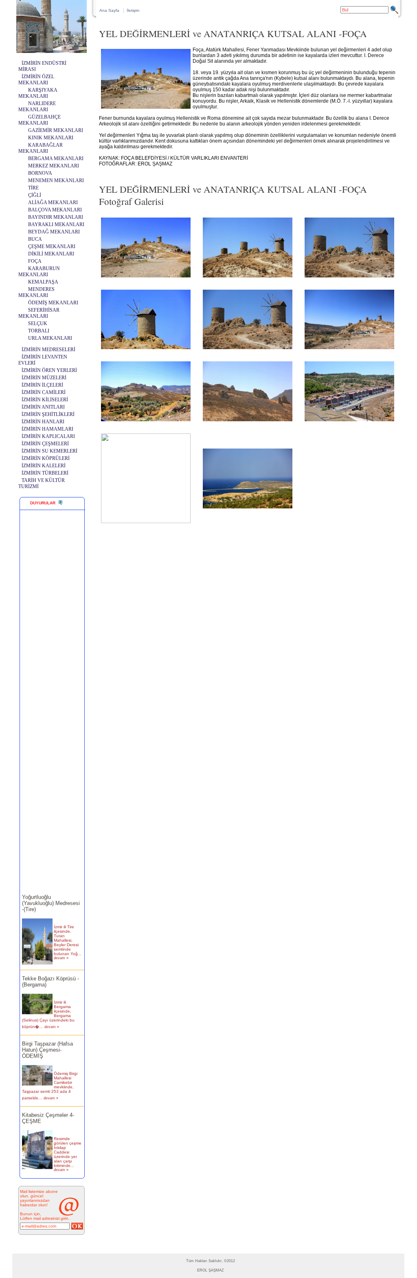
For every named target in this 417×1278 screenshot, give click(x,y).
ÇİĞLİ (34, 195)
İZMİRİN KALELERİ (44, 466)
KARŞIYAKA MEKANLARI (37, 93)
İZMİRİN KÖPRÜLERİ (46, 458)
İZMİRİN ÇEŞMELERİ (45, 444)
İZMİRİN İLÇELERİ (42, 385)
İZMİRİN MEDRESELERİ (48, 349)
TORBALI (38, 331)
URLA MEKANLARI (50, 338)
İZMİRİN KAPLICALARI (48, 436)
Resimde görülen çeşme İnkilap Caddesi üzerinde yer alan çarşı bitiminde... (67, 1145)
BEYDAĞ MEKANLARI (54, 232)
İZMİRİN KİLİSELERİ (45, 400)
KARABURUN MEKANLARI (39, 271)
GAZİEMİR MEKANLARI (55, 130)
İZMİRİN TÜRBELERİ (45, 473)
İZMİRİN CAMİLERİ (44, 392)
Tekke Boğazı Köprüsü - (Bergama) (50, 974)
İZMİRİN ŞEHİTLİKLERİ (48, 414)
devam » (61, 951)
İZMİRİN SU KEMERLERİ (49, 451)
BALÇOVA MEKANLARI (55, 210)
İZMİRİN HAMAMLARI (47, 429)
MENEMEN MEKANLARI (56, 180)
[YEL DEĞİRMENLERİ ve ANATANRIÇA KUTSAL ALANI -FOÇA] (146, 277)
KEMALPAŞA (43, 282)
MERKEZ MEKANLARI (53, 166)
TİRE (33, 188)
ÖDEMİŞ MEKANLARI (53, 303)
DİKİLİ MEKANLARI (51, 254)
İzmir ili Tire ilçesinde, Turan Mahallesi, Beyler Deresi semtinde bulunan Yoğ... (67, 933)
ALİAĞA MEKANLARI (53, 202)
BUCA (35, 239)
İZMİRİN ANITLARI (43, 407)
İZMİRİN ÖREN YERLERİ (49, 370)
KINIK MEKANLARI (50, 138)
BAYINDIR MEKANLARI (55, 217)
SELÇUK (37, 323)
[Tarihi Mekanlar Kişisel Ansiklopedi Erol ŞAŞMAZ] (51, 50)
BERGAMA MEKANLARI (55, 158)
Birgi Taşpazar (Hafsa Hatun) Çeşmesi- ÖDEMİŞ (47, 1043)
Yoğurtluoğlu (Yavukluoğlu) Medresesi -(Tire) (51, 896)
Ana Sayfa (109, 10)
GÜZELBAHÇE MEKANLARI (39, 120)
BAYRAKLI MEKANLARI (56, 224)
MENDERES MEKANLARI (36, 292)
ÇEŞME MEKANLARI (51, 246)
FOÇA (35, 261)
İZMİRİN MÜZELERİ (44, 378)
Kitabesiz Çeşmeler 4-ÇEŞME (48, 1111)
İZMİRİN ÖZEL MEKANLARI (36, 80)
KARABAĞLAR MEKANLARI (40, 148)
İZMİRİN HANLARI (43, 422)
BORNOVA (40, 173)
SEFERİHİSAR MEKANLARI (38, 313)
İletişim (133, 10)
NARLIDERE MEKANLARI (37, 106)
